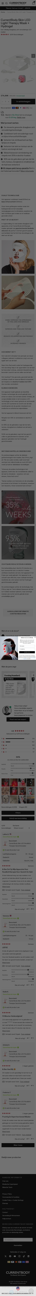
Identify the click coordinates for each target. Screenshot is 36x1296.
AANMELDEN (27, 652)
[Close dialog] (35, 637)
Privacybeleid (33, 657)
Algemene (25, 658)
